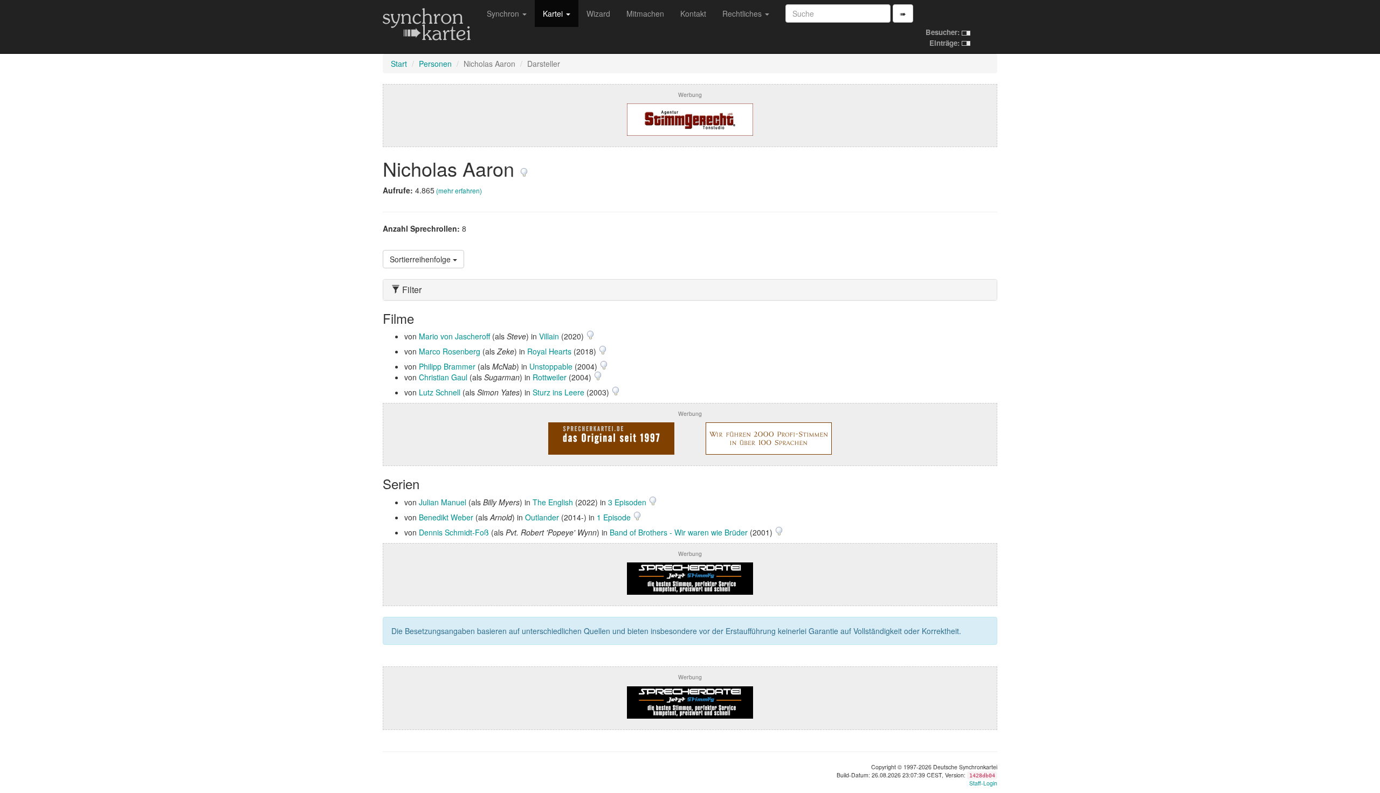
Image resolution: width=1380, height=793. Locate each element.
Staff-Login (983, 783)
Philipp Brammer (447, 366)
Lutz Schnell (439, 392)
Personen (435, 63)
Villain (549, 336)
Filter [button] (411, 290)
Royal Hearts (549, 351)
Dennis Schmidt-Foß (454, 532)
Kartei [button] (554, 13)
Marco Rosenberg (449, 351)
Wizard (598, 13)
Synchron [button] (504, 13)
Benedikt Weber (446, 517)
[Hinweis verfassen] (524, 168)
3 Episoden (628, 502)
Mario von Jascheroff (454, 336)
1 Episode (615, 517)
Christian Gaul (443, 377)
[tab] (690, 290)
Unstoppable (550, 366)
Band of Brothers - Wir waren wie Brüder (679, 532)
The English (553, 502)
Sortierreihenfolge (421, 259)
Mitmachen (645, 13)
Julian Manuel (442, 502)
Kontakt (693, 13)
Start (399, 63)
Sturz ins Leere (558, 392)
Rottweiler (550, 377)
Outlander (542, 517)
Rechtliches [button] (743, 13)
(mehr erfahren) (459, 190)
